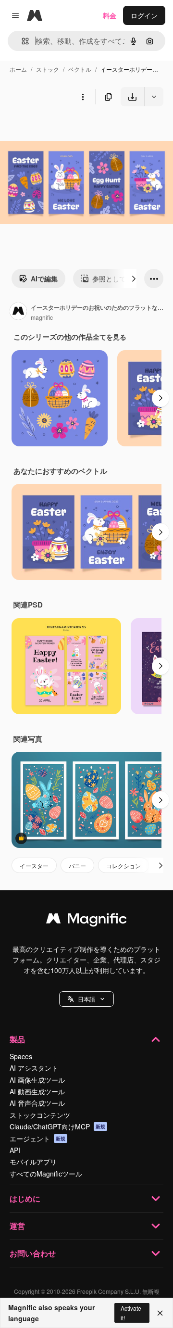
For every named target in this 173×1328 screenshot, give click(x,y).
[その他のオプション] (82, 96)
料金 (109, 15)
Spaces (21, 1056)
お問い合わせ (33, 1253)
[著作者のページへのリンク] (18, 312)
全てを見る (109, 336)
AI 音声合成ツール (37, 1103)
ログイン (144, 15)
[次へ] (133, 278)
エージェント (37, 1138)
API (15, 1150)
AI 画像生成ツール (37, 1080)
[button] (86, 999)
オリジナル (66, 129)
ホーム (18, 69)
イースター (34, 865)
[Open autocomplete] (21, 41)
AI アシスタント (34, 1068)
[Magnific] (86, 920)
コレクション (123, 865)
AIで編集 (44, 278)
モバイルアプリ (33, 1161)
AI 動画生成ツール (37, 1091)
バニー (77, 865)
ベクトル (79, 69)
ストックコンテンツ (40, 1115)
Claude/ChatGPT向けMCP (57, 1126)
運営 (17, 1225)
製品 (17, 1039)
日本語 (86, 999)
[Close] (160, 1313)
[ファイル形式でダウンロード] (153, 96)
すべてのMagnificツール (46, 1173)
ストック (47, 69)
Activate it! (131, 1312)
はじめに (25, 1198)
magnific (42, 317)
